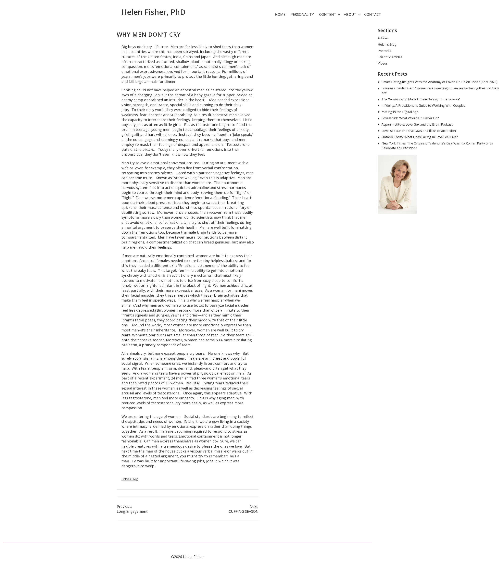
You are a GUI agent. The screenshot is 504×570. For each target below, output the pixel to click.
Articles (383, 38)
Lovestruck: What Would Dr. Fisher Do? (410, 118)
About (350, 14)
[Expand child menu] (339, 14)
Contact (372, 14)
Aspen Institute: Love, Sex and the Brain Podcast (417, 124)
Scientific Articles (390, 57)
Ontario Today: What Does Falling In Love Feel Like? (420, 137)
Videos (383, 63)
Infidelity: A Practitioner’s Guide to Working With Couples (423, 105)
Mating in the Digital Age (400, 112)
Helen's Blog (129, 479)
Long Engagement (132, 509)
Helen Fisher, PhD (153, 12)
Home (280, 14)
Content (327, 14)
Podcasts (384, 51)
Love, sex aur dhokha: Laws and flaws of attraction (419, 131)
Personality (302, 14)
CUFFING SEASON (243, 509)
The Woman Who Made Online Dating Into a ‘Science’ (421, 99)
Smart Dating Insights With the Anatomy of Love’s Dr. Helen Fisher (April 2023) (439, 82)
